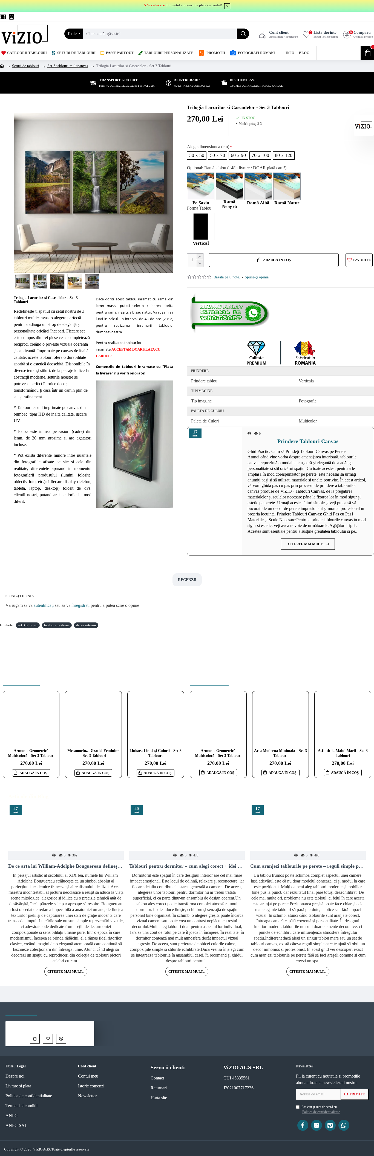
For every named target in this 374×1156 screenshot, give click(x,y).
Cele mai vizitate (60, 1010)
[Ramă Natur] (287, 186)
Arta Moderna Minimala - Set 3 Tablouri (280, 753)
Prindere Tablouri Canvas (307, 441)
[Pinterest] (330, 1125)
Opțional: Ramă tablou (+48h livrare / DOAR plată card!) (236, 167)
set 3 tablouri (28, 625)
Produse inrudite (21, 680)
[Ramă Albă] (258, 186)
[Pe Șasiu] (200, 186)
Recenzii (187, 580)
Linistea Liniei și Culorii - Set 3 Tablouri (156, 753)
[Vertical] (200, 226)
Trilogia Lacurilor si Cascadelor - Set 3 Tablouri (61, 1025)
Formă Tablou (199, 208)
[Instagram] (316, 1125)
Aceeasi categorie (209, 680)
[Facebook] (302, 1125)
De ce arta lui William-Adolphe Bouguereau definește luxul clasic (66, 866)
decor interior (86, 625)
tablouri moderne (57, 625)
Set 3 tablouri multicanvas (67, 66)
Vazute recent (21, 1010)
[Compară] (61, 1039)
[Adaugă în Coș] (35, 1039)
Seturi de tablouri (25, 66)
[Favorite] (48, 1039)
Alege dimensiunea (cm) (208, 146)
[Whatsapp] (231, 313)
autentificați (44, 605)
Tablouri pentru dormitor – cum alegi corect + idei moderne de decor (187, 866)
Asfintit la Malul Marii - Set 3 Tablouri (343, 753)
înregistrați (80, 605)
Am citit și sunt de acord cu (320, 1109)
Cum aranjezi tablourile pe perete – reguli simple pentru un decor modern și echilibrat (308, 866)
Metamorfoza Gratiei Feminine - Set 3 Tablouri (93, 753)
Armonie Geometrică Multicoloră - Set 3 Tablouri (31, 753)
